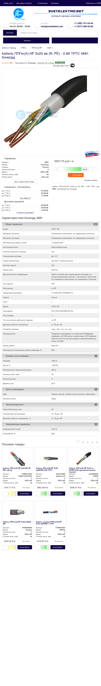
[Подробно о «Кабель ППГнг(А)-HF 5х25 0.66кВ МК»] (17, 513)
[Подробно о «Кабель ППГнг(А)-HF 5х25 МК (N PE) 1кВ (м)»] (17, 459)
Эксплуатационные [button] (14, 404)
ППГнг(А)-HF (37, 47)
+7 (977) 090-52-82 (83, 26)
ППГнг (23, 47)
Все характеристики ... (25, 182)
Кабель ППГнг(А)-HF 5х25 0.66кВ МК (17, 523)
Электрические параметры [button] (17, 424)
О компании (43, 3)
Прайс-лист (8, 3)
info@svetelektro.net (52, 26)
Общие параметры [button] (13, 224)
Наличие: (50, 63)
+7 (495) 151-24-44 (83, 23)
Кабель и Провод (9, 47)
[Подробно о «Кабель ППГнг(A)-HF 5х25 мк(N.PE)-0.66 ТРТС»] (50, 459)
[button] (10, 33)
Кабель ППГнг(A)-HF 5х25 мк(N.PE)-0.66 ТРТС (47, 469)
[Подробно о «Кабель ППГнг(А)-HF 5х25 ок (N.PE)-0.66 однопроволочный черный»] (83, 459)
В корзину (77, 175)
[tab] (50, 224)
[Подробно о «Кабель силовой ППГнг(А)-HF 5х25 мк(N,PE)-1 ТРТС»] (50, 513)
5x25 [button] (49, 47)
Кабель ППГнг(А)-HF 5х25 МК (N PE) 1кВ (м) (16, 469)
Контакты (55, 3)
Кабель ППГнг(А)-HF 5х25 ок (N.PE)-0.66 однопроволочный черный (82, 470)
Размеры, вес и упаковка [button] (17, 356)
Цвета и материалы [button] (14, 389)
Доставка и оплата (24, 3)
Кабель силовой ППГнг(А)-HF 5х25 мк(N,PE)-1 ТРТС (49, 523)
